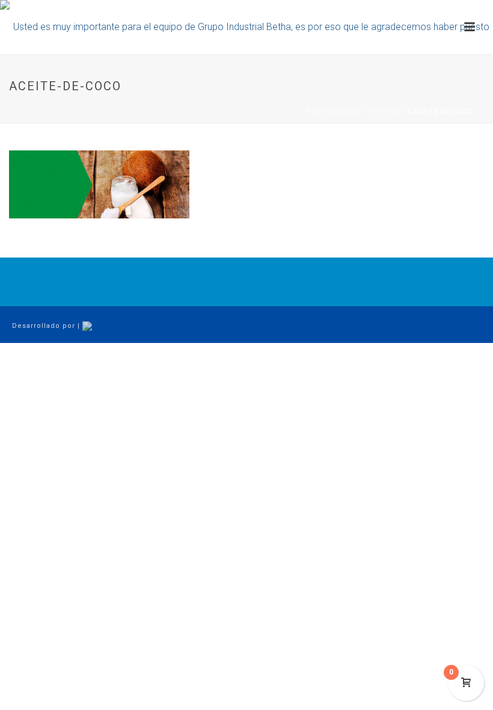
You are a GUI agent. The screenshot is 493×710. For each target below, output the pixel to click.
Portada (323, 111)
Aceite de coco (377, 111)
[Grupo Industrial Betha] (246, 27)
